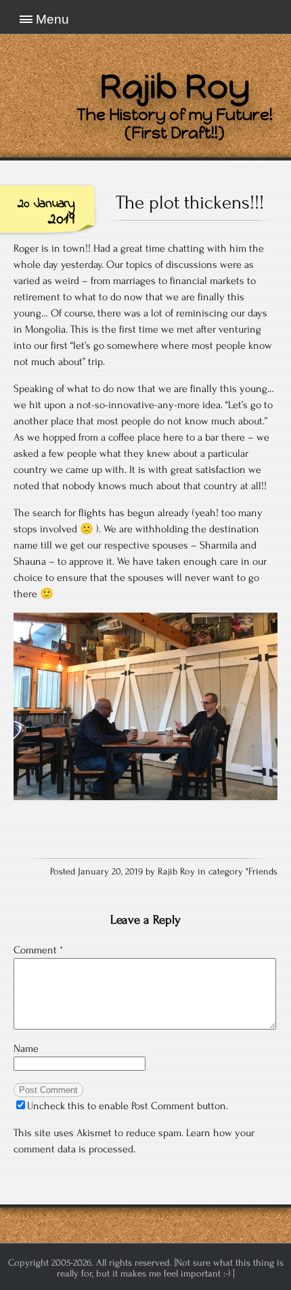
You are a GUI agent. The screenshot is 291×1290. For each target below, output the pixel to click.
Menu (52, 19)
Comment (38, 950)
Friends (262, 871)
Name (26, 1048)
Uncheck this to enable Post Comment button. (127, 1106)
